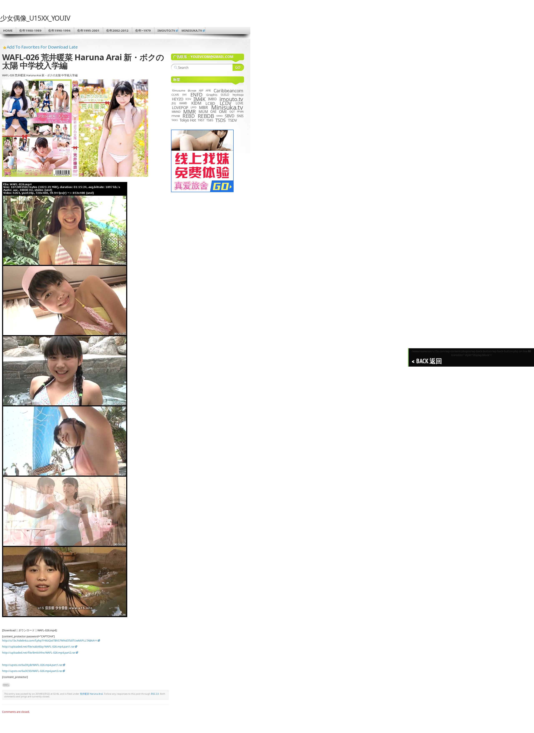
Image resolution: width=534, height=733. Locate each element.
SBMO (219, 115)
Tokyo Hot (188, 120)
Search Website (238, 67)
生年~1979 (143, 30)
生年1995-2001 (88, 30)
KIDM (196, 103)
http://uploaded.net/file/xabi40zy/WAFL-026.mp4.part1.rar (38, 646)
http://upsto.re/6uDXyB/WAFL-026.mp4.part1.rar (32, 665)
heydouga (238, 94)
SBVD (229, 116)
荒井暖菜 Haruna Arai (91, 693)
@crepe (192, 90)
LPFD (193, 107)
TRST (201, 120)
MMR (189, 111)
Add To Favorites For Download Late (42, 47)
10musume (178, 90)
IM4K (199, 99)
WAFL (6, 684)
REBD (189, 116)
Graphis (211, 95)
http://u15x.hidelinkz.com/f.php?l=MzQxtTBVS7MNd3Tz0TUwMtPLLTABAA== (49, 640)
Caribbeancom (228, 91)
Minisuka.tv (227, 107)
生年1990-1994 (59, 30)
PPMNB (175, 116)
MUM (203, 111)
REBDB (206, 115)
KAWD (183, 103)
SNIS (240, 116)
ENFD (196, 94)
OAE (213, 111)
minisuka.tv (191, 30)
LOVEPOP (180, 107)
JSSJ (174, 103)
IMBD (212, 99)
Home (8, 30)
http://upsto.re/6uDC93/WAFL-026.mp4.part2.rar (32, 671)
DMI (184, 94)
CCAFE (175, 94)
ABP (201, 90)
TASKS (174, 120)
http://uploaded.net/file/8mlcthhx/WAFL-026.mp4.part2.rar (38, 652)
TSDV (232, 120)
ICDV (188, 99)
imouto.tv (166, 30)
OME (223, 111)
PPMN (240, 111)
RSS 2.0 (155, 693)
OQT (232, 111)
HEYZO (177, 98)
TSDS (220, 120)
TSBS (209, 120)
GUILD (225, 94)
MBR (203, 107)
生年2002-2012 (117, 30)
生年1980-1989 (30, 30)
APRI (208, 90)
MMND (176, 112)
